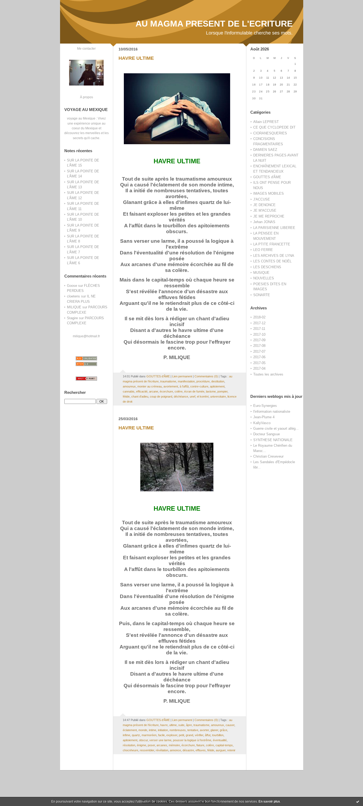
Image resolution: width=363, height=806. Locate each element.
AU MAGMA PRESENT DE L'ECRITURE (214, 23)
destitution (217, 381)
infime (126, 735)
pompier (222, 391)
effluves (201, 750)
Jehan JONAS (264, 222)
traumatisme (168, 381)
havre (164, 725)
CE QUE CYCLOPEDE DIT (274, 127)
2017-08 (259, 346)
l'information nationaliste (271, 411)
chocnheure (130, 750)
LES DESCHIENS (267, 267)
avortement (170, 386)
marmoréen (149, 735)
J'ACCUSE (261, 199)
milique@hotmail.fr (86, 336)
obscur (143, 740)
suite (181, 725)
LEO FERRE (263, 250)
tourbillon (217, 735)
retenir (231, 750)
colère (179, 391)
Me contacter (86, 48)
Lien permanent (182, 376)
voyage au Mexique (81, 118)
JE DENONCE (264, 205)
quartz (136, 735)
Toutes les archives (268, 374)
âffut (207, 735)
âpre (189, 725)
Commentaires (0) (206, 376)
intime (152, 730)
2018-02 (259, 317)
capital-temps (224, 745)
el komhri (203, 396)
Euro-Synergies (265, 406)
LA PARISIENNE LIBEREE (274, 228)
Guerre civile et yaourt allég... (276, 428)
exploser (171, 735)
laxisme (211, 391)
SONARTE (261, 295)
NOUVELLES (263, 278)
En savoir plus (269, 801)
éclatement (130, 730)
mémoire (174, 745)
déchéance (181, 396)
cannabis (128, 391)
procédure (203, 381)
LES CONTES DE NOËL (272, 261)
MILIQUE (74, 307)
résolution (129, 745)
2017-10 (259, 334)
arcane (153, 391)
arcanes (162, 745)
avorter (204, 730)
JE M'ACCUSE (264, 210)
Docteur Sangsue (266, 434)
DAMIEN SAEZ (265, 150)
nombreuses (178, 730)
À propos (86, 97)
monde (142, 730)
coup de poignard (161, 396)
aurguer (221, 750)
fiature (200, 745)
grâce (223, 730)
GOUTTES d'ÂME (267, 177)
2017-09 (259, 340)
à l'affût (184, 386)
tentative (192, 730)
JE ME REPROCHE (268, 216)
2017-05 (259, 363)
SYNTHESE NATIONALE (273, 440)
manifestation (186, 381)
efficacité (141, 391)
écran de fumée (194, 391)
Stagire (72, 318)
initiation (163, 730)
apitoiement (217, 386)
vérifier (199, 735)
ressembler (147, 750)
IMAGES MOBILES (268, 193)
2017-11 (259, 329)
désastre (188, 750)
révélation (162, 750)
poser (151, 745)
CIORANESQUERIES (270, 133)
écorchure (166, 391)
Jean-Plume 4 (264, 417)
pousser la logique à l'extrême (192, 740)
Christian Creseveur (268, 456)
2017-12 (259, 323)
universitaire (218, 396)
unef (192, 396)
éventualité (220, 740)
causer (230, 725)
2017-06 (259, 357)
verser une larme (160, 740)
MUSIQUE (261, 273)
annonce (175, 750)
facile (161, 735)
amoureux (129, 386)
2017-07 (259, 351)
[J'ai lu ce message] (358, 801)
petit (181, 735)
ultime (173, 725)
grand (189, 735)
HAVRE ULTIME (136, 58)
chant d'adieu (139, 396)
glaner (214, 730)
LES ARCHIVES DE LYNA (273, 256)
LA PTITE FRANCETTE (271, 244)
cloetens (73, 296)
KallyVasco (262, 423)
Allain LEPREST (266, 122)
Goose (72, 286)
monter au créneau (149, 386)
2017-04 (259, 368)
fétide (126, 396)
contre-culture (199, 386)
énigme (141, 745)
